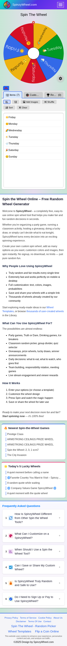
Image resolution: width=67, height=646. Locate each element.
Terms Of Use (35, 621)
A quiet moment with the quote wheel (27, 493)
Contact (47, 621)
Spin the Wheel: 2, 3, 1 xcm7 (23, 450)
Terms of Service (28, 618)
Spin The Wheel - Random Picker (33, 626)
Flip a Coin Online (47, 631)
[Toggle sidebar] (6, 88)
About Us (57, 618)
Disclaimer (21, 621)
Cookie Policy (45, 618)
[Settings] (60, 78)
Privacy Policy (11, 618)
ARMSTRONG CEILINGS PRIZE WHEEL (30, 439)
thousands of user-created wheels (45, 311)
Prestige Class (15, 434)
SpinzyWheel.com (24, 4)
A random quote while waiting (23, 482)
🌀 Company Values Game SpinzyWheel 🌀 (31, 488)
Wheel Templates (19, 631)
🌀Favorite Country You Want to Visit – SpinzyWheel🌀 (35, 477)
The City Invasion (16, 455)
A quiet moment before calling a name (28, 472)
